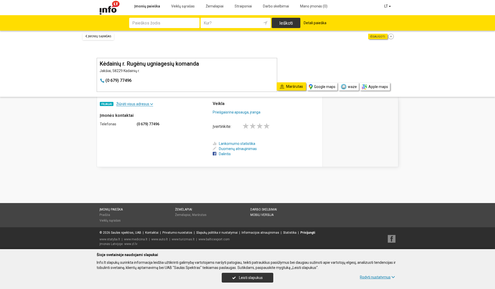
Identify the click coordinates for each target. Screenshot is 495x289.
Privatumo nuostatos (177, 232)
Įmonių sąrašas (99, 36)
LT (386, 6)
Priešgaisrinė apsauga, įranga (236, 112)
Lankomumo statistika (237, 144)
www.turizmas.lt (183, 239)
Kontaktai (152, 232)
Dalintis (225, 154)
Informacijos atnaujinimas (260, 232)
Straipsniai (243, 6)
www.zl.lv (130, 244)
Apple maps (378, 87)
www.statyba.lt (110, 239)
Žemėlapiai (215, 6)
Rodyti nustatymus (375, 277)
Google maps (324, 87)
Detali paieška (315, 23)
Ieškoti (286, 23)
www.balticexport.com (214, 239)
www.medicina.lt (135, 239)
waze (352, 87)
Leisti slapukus (250, 278)
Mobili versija (262, 215)
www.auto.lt (159, 239)
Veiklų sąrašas (183, 6)
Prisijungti (307, 232)
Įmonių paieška (147, 6)
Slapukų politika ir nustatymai (217, 232)
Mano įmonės (313, 6)
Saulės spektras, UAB (126, 232)
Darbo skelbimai (276, 6)
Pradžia (105, 215)
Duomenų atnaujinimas (238, 149)
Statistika (289, 232)
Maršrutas (199, 215)
